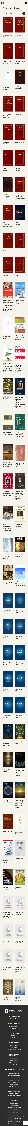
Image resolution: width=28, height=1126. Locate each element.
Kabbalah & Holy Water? (14, 1084)
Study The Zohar (14, 1105)
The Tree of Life (14, 1035)
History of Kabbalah (14, 1026)
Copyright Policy (20, 1116)
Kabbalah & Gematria (14, 1093)
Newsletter (12, 1118)
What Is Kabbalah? (14, 1019)
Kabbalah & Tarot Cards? (14, 1089)
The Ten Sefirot (14, 1038)
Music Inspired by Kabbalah (14, 1049)
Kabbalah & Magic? (14, 1086)
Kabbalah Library (14, 1060)
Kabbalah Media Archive (14, 1064)
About (16, 1118)
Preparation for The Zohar (14, 1107)
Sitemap (7, 1118)
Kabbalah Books (14, 1078)
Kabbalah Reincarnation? (14, 1095)
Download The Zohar (14, 1112)
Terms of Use (6, 1116)
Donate (20, 1118)
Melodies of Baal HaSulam (14, 1047)
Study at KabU (14, 1058)
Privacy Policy (13, 1116)
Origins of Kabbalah (14, 1028)
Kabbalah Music (14, 1045)
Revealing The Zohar (14, 1110)
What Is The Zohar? (14, 1103)
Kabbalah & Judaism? (14, 1080)
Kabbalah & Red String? (14, 1082)
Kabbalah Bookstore (14, 1062)
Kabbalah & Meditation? (14, 1091)
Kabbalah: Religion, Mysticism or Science (14, 1074)
